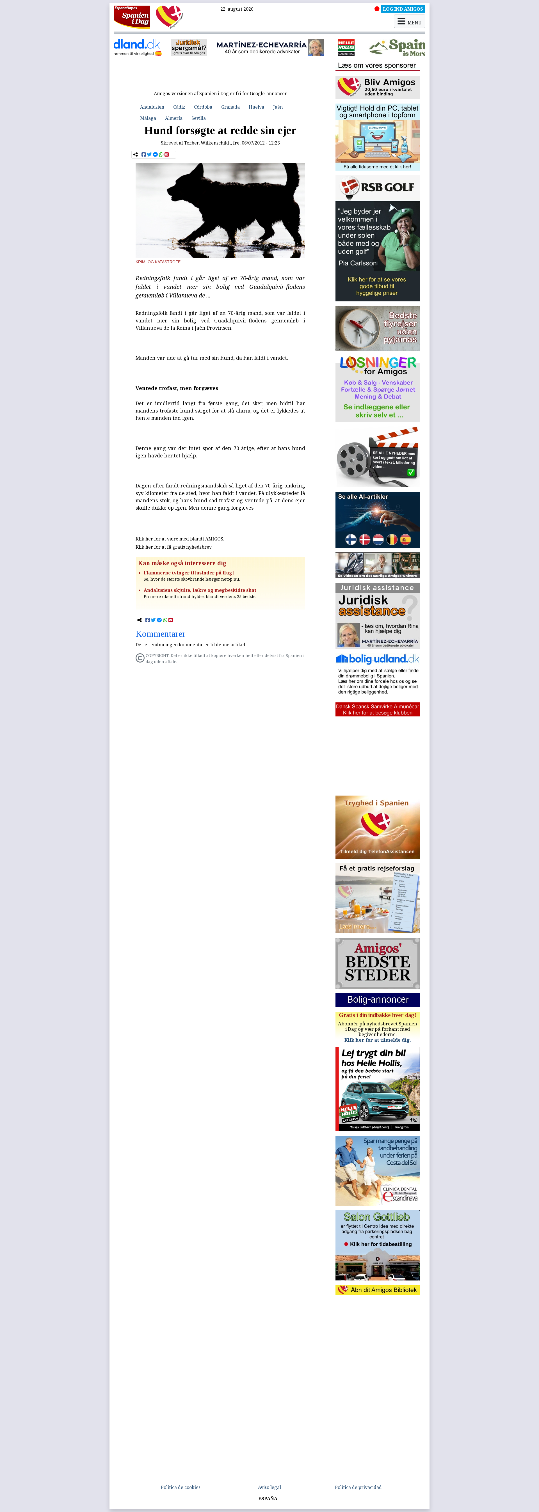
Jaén (278, 107)
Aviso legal (269, 1487)
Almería (173, 118)
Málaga (148, 118)
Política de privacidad (358, 1487)
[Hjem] (132, 17)
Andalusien (152, 107)
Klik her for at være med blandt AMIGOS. (180, 539)
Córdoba (203, 107)
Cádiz (179, 107)
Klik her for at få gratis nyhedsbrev (173, 547)
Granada (230, 107)
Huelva (256, 107)
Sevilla (198, 118)
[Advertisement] (220, 75)
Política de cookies (180, 1487)
